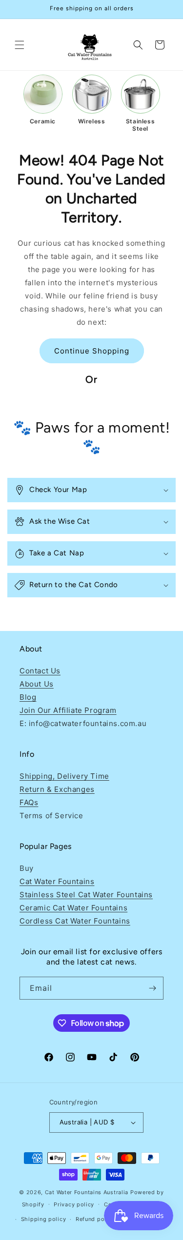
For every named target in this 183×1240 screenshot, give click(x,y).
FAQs (29, 802)
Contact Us (40, 670)
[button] (19, 45)
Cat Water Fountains (57, 881)
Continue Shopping (91, 350)
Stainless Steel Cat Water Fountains (86, 894)
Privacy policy (74, 1204)
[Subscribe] (152, 988)
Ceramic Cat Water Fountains (73, 907)
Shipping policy (43, 1219)
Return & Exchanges (57, 789)
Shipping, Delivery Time (64, 776)
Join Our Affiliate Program (68, 710)
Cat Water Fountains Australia (86, 1192)
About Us (37, 684)
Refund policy (95, 1219)
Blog (28, 697)
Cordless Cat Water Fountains (75, 920)
